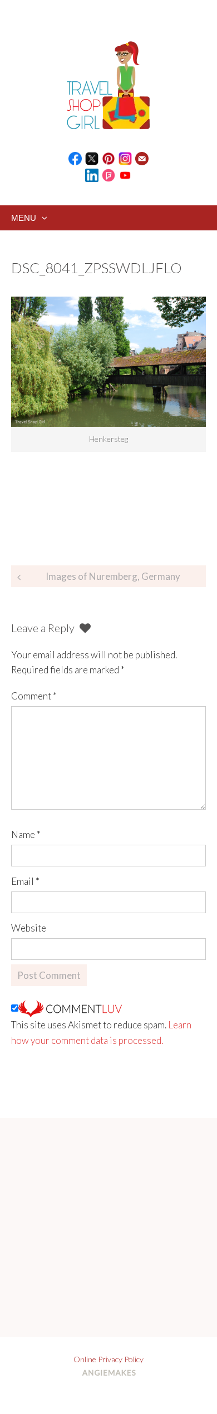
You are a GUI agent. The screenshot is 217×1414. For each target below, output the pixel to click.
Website (28, 928)
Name (26, 834)
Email (25, 881)
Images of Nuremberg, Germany (113, 576)
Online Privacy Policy (108, 1359)
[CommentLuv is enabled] (70, 1008)
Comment (34, 696)
